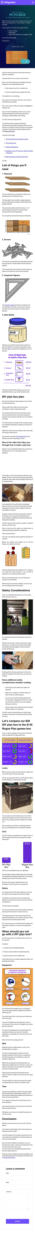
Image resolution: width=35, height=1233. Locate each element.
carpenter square (9, 305)
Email (7, 1182)
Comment (8, 1191)
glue (9, 349)
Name (7, 1173)
